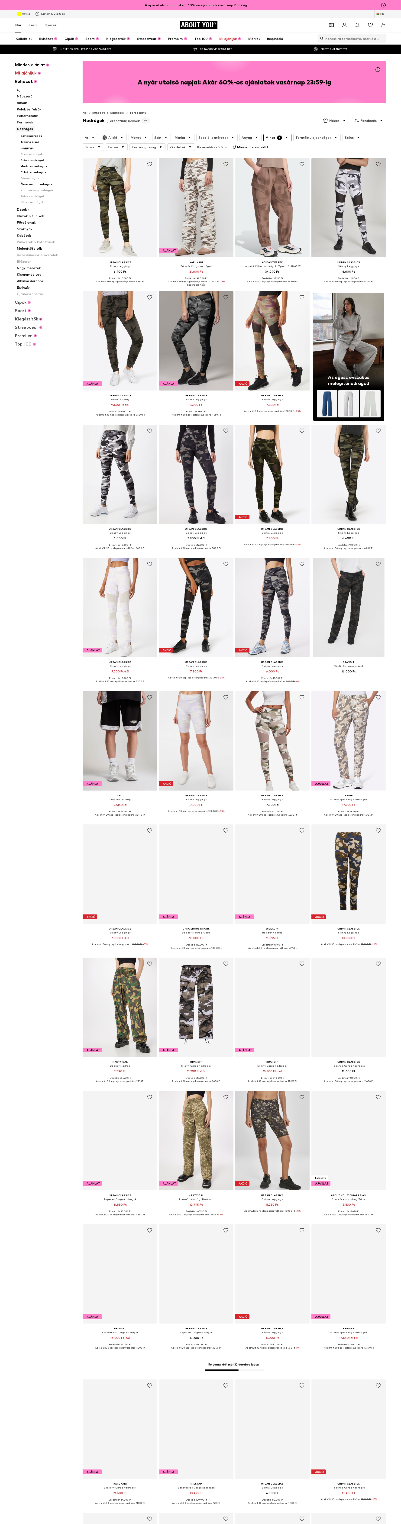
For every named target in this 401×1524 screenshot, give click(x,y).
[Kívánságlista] (370, 25)
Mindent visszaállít (252, 147)
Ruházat (98, 112)
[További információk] (120, 285)
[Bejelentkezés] (344, 25)
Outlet (26, 13)
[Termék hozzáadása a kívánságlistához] (149, 164)
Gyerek (50, 25)
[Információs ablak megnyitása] (383, 5)
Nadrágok (117, 112)
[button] (335, 120)
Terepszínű (137, 112)
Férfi (33, 25)
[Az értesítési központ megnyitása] (357, 25)
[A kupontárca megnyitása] (331, 25)
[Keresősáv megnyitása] (320, 38)
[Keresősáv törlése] (382, 38)
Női (18, 25)
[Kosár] (383, 25)
